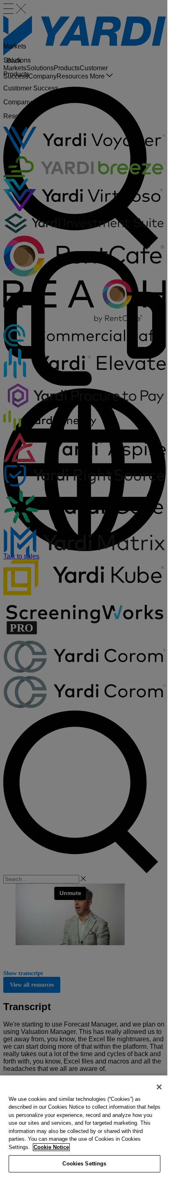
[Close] (159, 1087)
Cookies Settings (84, 1164)
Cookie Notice (51, 1147)
